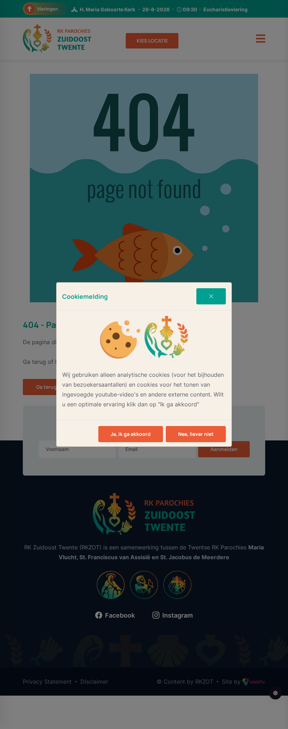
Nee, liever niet (196, 434)
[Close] (211, 296)
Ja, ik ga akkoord (131, 434)
